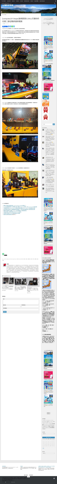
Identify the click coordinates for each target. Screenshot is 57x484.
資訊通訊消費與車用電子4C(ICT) (6, 3)
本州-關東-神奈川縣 (42, 467)
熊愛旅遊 (49, 467)
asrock (46, 420)
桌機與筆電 (9, 1)
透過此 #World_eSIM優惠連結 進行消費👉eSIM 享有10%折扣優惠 (48, 60)
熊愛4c (49, 426)
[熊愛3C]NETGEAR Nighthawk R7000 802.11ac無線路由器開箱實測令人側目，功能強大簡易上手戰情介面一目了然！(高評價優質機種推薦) (50, 166)
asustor (50, 420)
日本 (42, 426)
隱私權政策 (31, 475)
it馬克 (54, 421)
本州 (50, 466)
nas (45, 422)
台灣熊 (4, 23)
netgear (47, 422)
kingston (43, 422)
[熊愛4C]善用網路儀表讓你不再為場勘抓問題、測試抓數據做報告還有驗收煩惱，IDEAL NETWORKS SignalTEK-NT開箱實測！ (50, 190)
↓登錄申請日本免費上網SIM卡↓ (48, 82)
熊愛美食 (13, 1)
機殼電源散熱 (4, 466)
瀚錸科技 (45, 426)
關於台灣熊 (26, 475)
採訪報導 (42, 466)
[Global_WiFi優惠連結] (48, 44)
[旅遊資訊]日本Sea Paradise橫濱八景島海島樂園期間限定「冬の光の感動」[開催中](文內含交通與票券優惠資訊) (46, 469)
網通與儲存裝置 (26, 1)
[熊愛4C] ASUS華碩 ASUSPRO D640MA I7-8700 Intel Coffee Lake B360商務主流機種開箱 (50, 185)
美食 (47, 427)
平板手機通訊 (4, 1)
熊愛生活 (43, 427)
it (52, 421)
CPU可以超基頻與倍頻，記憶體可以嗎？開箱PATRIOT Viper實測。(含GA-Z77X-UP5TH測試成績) (20, 206)
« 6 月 (43, 448)
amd (45, 420)
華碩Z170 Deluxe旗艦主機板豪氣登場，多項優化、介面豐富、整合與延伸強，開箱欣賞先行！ (20, 288)
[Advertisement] (21, 223)
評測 (51, 427)
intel (51, 421)
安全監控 (49, 425)
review (49, 422)
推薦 (51, 425)
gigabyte (46, 421)
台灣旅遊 (17, 1)
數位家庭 (53, 425)
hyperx (50, 421)
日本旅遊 (21, 1)
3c (42, 420)
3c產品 (44, 420)
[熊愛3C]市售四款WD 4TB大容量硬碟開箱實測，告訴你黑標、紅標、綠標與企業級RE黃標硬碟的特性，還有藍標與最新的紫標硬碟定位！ (50, 138)
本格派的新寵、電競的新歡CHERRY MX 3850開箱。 (13, 211)
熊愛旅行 (53, 426)
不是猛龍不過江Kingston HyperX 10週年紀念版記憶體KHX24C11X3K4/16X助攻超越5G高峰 (19, 208)
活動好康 (31, 1)
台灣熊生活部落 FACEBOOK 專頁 (47, 298)
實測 (50, 425)
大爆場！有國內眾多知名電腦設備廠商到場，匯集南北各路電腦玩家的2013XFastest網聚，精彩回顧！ (28, 468)
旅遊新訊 (45, 466)
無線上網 (47, 426)
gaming (43, 421)
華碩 (48, 427)
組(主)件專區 (36, 1)
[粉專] (54, 14)
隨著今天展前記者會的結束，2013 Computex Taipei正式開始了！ (15, 205)
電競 (3, 260)
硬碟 (46, 427)
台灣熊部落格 (7, 5)
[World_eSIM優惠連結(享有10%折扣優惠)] (48, 58)
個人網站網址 (5, 308)
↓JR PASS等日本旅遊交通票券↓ (48, 63)
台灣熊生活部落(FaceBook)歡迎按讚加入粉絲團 (12, 213)
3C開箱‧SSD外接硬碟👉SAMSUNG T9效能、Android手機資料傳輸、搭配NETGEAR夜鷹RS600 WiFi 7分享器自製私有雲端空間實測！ (50, 144)
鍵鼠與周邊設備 (42, 1)
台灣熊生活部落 (45, 425)
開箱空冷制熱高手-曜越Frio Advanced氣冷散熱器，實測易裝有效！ (15, 210)
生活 (45, 427)
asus (48, 420)
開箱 (53, 427)
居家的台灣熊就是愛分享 (8, 214)
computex (52, 420)
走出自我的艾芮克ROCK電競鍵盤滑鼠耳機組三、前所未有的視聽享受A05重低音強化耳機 (19, 209)
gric (48, 421)
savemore (51, 422)
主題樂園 (39, 466)
